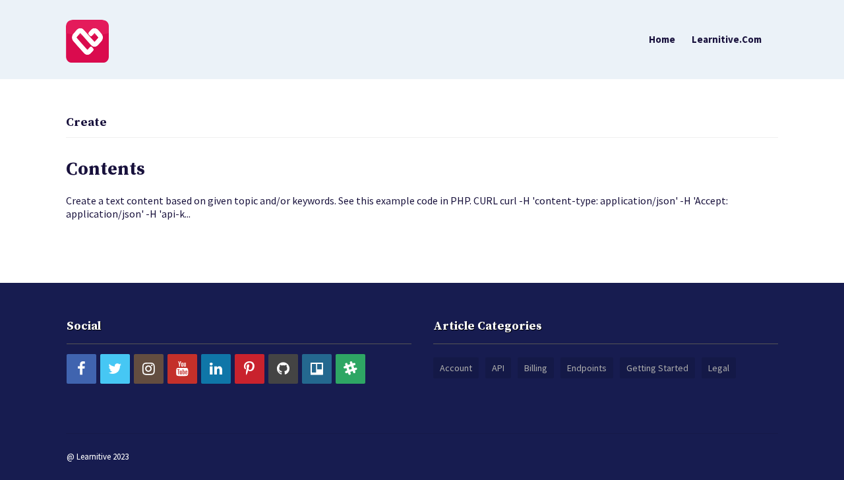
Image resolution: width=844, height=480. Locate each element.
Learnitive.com (727, 39)
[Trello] (317, 369)
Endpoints (587, 368)
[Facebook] (81, 369)
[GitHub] (283, 369)
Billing (535, 368)
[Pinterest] (249, 369)
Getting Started (657, 368)
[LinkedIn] (216, 369)
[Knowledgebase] (87, 40)
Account (456, 368)
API (498, 368)
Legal (718, 368)
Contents (105, 169)
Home (662, 39)
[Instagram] (149, 369)
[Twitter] (115, 369)
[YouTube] (182, 369)
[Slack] (350, 369)
